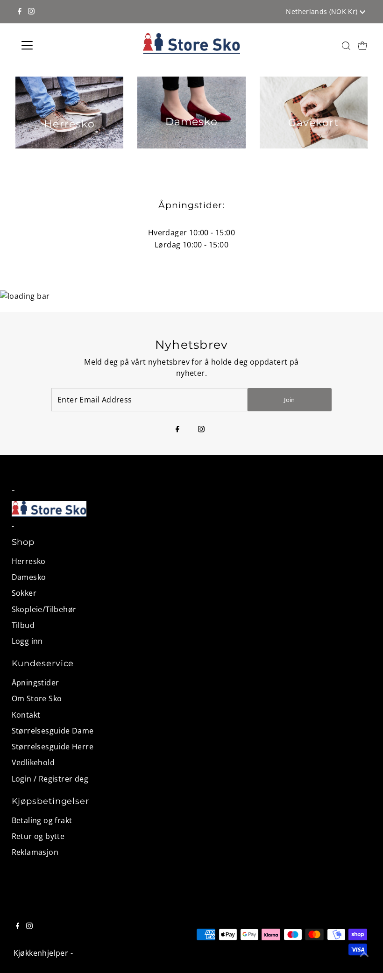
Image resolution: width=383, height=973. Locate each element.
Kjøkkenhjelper (41, 953)
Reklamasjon (35, 852)
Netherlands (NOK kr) (322, 11)
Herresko (29, 561)
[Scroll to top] (364, 954)
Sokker (24, 593)
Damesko (29, 577)
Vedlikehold (33, 762)
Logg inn (27, 641)
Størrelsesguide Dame (53, 731)
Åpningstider (35, 682)
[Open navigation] (57, 45)
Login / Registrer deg (50, 779)
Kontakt (26, 715)
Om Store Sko (37, 698)
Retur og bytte (38, 836)
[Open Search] (346, 45)
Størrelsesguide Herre (52, 746)
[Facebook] (19, 11)
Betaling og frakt (42, 820)
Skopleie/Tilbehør (44, 609)
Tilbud (23, 625)
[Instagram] (31, 11)
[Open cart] (362, 45)
